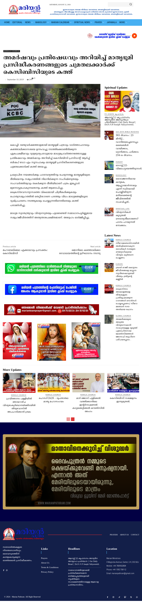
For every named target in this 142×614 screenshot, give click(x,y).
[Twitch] (125, 597)
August (119, 162)
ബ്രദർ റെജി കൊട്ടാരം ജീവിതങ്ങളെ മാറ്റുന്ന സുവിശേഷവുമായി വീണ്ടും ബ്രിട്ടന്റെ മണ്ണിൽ (126, 273)
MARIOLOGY (121, 175)
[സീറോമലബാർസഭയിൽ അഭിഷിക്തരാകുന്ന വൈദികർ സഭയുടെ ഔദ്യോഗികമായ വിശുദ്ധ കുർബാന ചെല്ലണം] (109, 243)
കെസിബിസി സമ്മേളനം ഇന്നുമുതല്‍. (123, 400)
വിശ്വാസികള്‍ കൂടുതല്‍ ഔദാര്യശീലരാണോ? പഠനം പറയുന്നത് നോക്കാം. (127, 219)
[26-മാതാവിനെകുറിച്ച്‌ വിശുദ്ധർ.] (71, 472)
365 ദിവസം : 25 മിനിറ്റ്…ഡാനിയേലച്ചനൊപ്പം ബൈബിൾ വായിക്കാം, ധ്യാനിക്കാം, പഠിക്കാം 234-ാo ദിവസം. (127, 145)
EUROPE (119, 264)
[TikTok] (119, 597)
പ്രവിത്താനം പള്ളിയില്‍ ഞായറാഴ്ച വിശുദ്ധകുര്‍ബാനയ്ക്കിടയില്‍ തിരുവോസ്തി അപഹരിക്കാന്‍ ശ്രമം (19, 405)
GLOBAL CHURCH (123, 315)
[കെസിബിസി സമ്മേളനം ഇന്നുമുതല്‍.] (123, 382)
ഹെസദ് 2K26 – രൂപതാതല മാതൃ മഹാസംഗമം (53, 400)
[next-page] (72, 419)
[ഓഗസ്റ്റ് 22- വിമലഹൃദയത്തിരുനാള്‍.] (109, 165)
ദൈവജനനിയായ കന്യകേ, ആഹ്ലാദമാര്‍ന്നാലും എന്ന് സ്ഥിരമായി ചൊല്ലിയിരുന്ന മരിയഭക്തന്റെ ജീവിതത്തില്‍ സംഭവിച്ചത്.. (126, 190)
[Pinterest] (130, 80)
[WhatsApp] (136, 80)
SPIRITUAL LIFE (123, 208)
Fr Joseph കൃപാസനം (114, 114)
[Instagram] (113, 597)
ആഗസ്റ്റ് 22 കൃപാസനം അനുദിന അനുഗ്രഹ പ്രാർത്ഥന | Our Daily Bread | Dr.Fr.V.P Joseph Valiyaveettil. (120, 121)
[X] (123, 80)
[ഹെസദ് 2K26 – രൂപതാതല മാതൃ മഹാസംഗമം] (54, 382)
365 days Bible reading (127, 132)
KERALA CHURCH (11, 51)
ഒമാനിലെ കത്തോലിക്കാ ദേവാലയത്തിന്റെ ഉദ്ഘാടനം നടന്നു (79, 252)
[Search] (130, 4)
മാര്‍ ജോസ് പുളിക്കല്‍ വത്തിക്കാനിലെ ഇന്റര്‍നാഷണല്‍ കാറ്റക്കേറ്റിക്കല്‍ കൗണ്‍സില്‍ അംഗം (88, 405)
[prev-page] (68, 419)
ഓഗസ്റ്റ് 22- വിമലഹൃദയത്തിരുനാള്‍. (129, 167)
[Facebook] (117, 80)
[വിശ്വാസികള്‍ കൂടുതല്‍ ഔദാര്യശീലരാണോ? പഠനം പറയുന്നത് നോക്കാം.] (109, 212)
